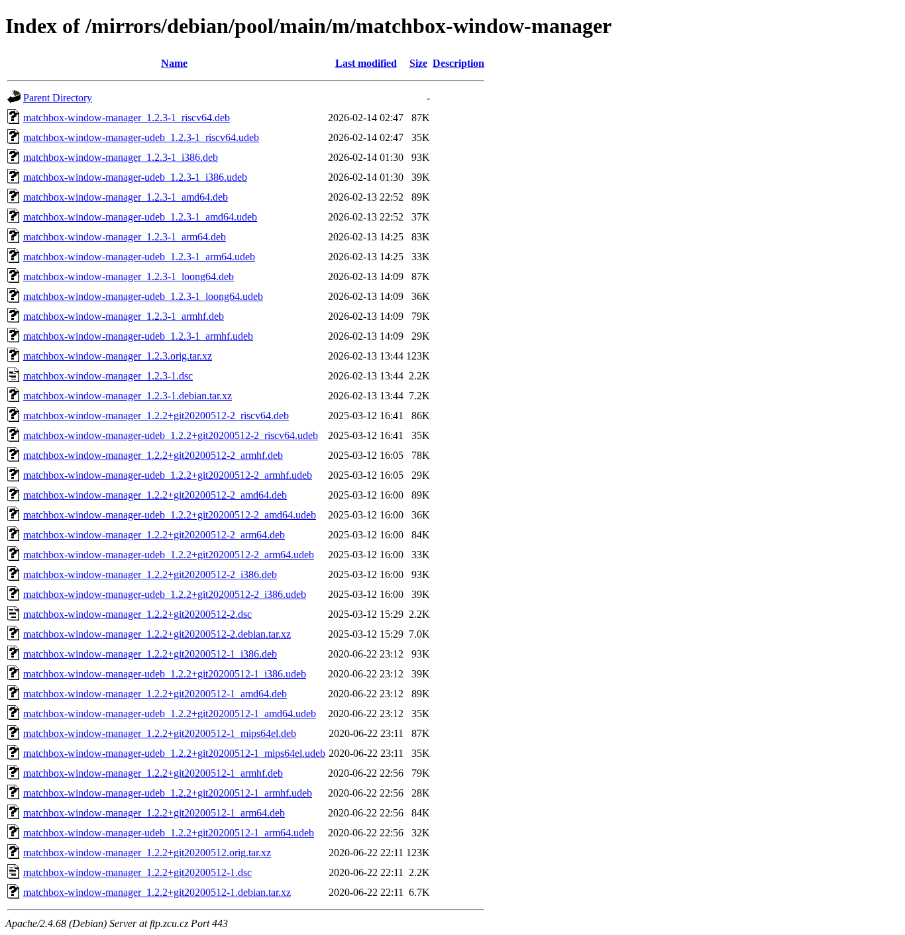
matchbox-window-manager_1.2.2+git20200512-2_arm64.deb (154, 534)
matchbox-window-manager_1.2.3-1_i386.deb (120, 157)
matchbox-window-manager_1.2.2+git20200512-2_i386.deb (150, 574)
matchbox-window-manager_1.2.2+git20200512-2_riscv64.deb (156, 415)
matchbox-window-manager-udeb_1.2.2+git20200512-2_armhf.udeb (167, 475)
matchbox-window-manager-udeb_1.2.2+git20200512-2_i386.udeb (164, 594)
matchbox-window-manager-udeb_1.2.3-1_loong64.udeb (143, 296)
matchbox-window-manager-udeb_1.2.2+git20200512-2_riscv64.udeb (170, 435)
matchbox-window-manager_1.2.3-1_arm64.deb (124, 236)
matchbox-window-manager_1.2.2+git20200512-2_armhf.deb (153, 455)
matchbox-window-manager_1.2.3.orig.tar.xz (117, 356)
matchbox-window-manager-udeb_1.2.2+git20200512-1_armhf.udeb (167, 793)
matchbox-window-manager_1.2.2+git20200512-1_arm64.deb (154, 812)
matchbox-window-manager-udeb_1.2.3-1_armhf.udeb (138, 336)
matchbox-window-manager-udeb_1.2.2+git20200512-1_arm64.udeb (168, 832)
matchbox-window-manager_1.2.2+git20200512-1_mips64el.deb (159, 733)
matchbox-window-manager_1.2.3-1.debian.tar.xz (127, 395)
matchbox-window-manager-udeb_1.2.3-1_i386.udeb (135, 177)
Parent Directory (57, 97)
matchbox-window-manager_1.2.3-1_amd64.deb (125, 197)
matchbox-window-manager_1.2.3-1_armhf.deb (123, 316)
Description (458, 63)
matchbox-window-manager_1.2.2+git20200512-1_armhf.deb (153, 773)
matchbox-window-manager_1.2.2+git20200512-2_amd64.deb (155, 495)
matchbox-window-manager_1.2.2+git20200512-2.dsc (137, 614)
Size (418, 63)
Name (174, 63)
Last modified (366, 63)
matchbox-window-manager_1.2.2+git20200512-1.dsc (137, 872)
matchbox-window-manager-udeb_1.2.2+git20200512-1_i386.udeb (164, 673)
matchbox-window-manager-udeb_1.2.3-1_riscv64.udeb (141, 137)
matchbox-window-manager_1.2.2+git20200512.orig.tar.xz (147, 852)
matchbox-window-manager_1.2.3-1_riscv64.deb (126, 117)
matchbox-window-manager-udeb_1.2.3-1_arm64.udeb (139, 256)
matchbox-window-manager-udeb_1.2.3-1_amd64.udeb (140, 216)
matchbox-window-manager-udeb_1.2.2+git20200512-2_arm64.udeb (168, 554)
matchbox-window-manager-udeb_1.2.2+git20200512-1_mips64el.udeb (174, 753)
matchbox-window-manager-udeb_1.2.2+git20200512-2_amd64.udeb (169, 514)
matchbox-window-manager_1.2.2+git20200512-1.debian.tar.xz (157, 892)
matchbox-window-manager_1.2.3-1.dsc (108, 375)
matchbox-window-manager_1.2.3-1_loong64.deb (128, 276)
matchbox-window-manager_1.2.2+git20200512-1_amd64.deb (155, 693)
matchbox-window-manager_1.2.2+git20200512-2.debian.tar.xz (157, 634)
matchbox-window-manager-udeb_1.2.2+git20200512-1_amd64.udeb (169, 713)
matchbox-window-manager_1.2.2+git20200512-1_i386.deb (150, 654)
